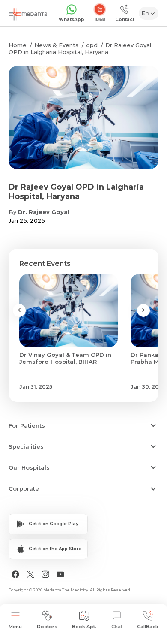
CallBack (147, 627)
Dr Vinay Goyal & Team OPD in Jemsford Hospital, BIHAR (65, 358)
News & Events (56, 45)
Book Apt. (84, 627)
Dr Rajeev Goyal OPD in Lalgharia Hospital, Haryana (80, 48)
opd (92, 45)
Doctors (47, 627)
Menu (15, 627)
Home (18, 45)
